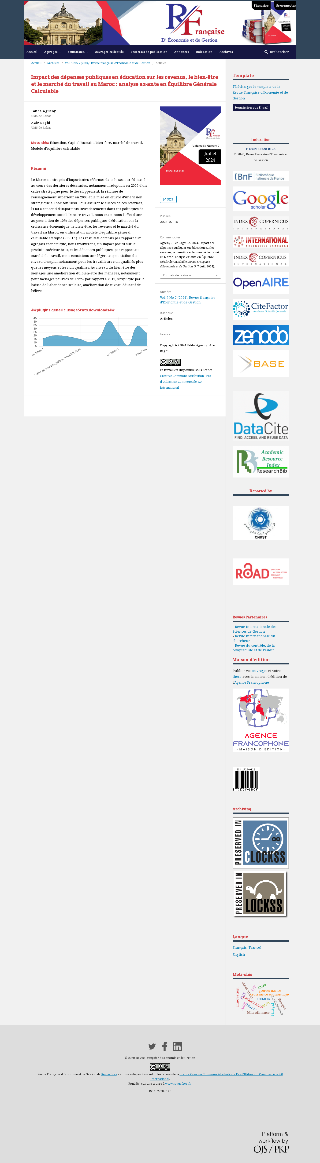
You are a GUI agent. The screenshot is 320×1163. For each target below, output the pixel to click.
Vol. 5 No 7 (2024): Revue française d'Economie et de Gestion (107, 63)
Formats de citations (177, 275)
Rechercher (279, 52)
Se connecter (286, 5)
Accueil (31, 52)
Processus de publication (149, 52)
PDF (170, 199)
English (239, 954)
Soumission (77, 52)
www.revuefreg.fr (178, 1084)
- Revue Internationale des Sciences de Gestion (254, 629)
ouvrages (259, 670)
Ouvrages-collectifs (109, 52)
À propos (51, 52)
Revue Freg (109, 1074)
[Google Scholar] (261, 210)
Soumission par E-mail (251, 107)
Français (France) (247, 947)
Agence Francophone (251, 682)
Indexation (204, 52)
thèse (237, 676)
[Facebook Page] (164, 1050)
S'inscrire (261, 5)
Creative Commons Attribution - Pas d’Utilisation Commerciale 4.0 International (185, 382)
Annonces (181, 52)
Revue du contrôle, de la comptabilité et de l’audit (254, 647)
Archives (226, 52)
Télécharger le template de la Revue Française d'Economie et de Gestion (260, 92)
